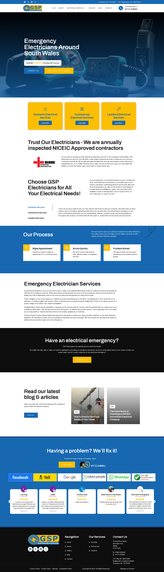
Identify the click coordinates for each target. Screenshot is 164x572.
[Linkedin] (31, 2)
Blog (100, 8)
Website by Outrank (127, 569)
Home (54, 8)
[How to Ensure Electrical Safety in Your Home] (87, 405)
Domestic (94, 542)
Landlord (94, 551)
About (61, 8)
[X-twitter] (28, 2)
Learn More (45, 123)
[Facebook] (24, 2)
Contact (108, 8)
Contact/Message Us (131, 6)
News (76, 412)
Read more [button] (23, 511)
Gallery (92, 8)
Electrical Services (75, 8)
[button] (42, 63)
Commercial (95, 546)
